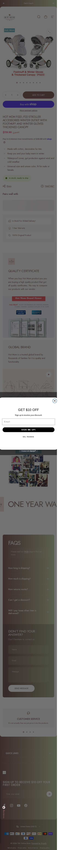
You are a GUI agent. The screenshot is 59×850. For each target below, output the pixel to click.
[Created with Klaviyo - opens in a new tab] (28, 451)
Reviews (4, 814)
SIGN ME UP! (28, 430)
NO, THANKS (28, 437)
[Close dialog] (55, 401)
